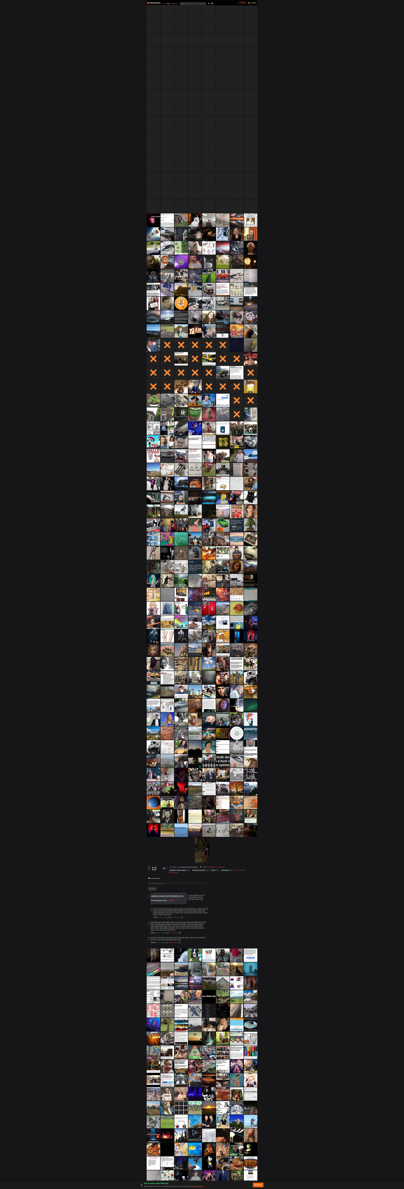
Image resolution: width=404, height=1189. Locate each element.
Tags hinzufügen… (174, 872)
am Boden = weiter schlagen (178, 870)
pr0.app (242, 2)
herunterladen (214, 867)
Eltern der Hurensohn (199, 870)
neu (164, 3)
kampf (213, 870)
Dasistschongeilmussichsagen (188, 867)
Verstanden (258, 1185)
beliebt (168, 3)
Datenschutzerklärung (196, 1186)
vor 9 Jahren (173, 867)
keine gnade (225, 870)
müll (173, 3)
